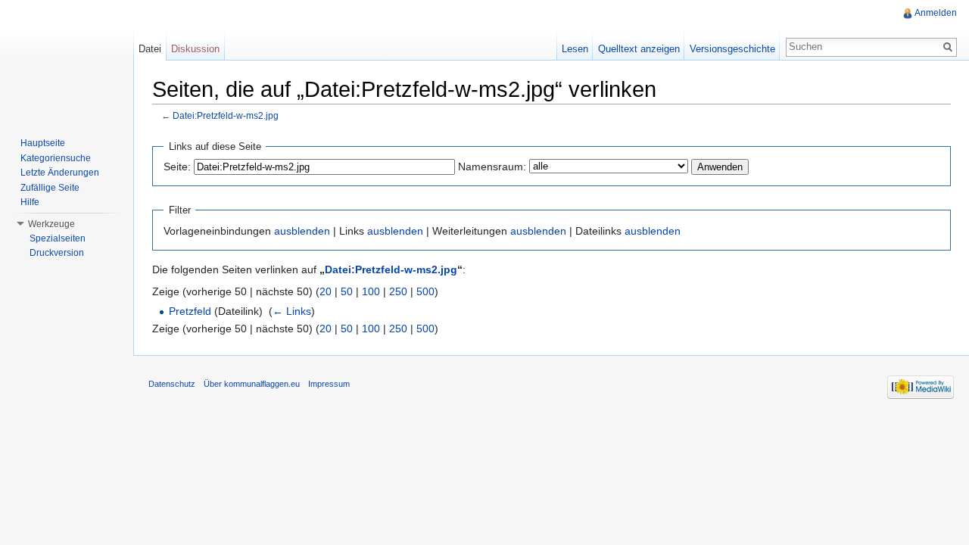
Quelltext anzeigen (639, 48)
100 (371, 291)
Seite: (177, 166)
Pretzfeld (190, 311)
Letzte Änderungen (59, 172)
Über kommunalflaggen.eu (252, 383)
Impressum (329, 383)
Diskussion (195, 48)
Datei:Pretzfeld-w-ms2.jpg (226, 115)
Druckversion (57, 253)
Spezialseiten (58, 238)
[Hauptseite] (66, 60)
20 (325, 291)
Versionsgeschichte (732, 48)
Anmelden (935, 13)
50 (347, 291)
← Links (292, 311)
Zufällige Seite (49, 187)
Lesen (575, 48)
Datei (150, 48)
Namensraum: (492, 166)
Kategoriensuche (55, 158)
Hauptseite (42, 143)
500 (425, 291)
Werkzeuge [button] (51, 224)
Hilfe (29, 202)
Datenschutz (171, 383)
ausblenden (302, 231)
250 (398, 291)
